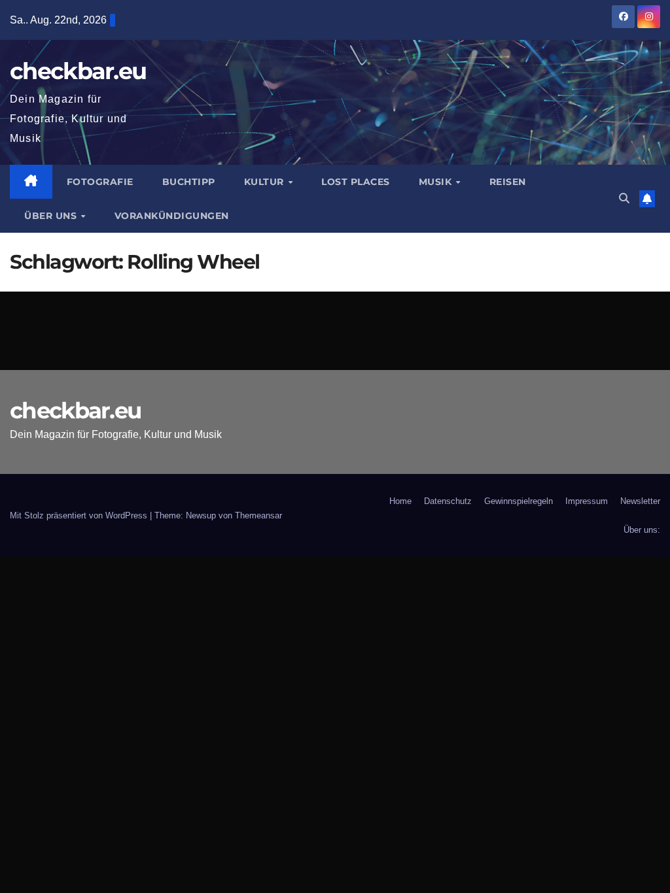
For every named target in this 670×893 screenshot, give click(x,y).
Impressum (586, 501)
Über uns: (642, 530)
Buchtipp (188, 182)
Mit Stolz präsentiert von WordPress (80, 515)
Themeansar (258, 515)
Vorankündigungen (172, 216)
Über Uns (52, 216)
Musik (437, 182)
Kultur (265, 182)
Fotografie (100, 182)
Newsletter (640, 501)
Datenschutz (448, 501)
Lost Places (355, 182)
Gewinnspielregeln (518, 501)
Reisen (507, 182)
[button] (624, 198)
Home (400, 501)
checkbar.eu (78, 71)
